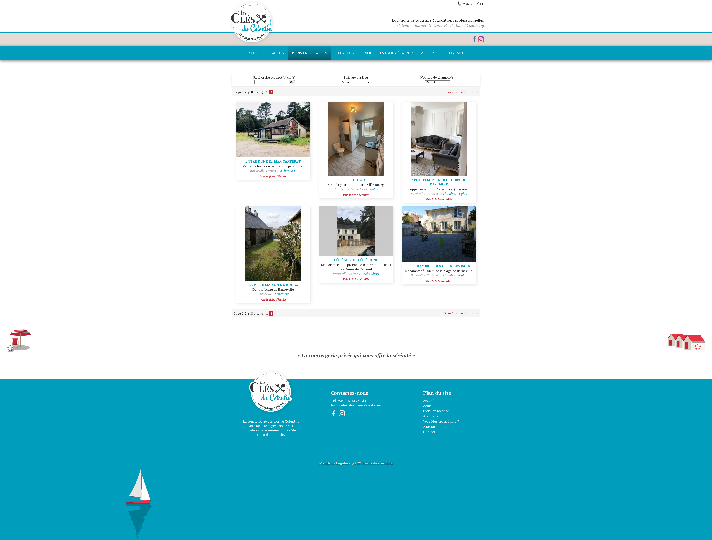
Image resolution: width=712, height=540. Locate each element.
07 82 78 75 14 (472, 3)
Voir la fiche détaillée (273, 176)
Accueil (256, 52)
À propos (430, 52)
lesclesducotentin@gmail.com (356, 405)
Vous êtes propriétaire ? (389, 52)
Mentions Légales (334, 463)
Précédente (453, 92)
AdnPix (387, 463)
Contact (455, 52)
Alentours (346, 52)
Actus (278, 52)
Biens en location (309, 52)
